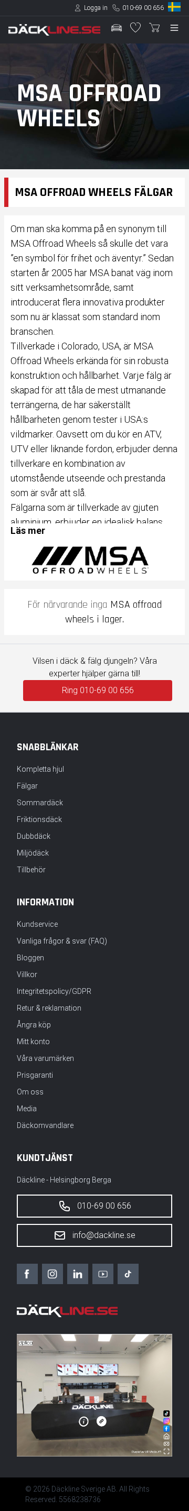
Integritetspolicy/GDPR (54, 991)
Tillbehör (31, 870)
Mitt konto (33, 1041)
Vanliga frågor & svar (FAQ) (62, 941)
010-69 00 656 (143, 8)
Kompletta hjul (40, 769)
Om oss (30, 1092)
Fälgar (27, 786)
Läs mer (27, 530)
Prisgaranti (35, 1075)
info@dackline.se (103, 1235)
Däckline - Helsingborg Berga (64, 1180)
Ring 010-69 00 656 (98, 690)
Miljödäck (33, 853)
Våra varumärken (45, 1058)
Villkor (27, 974)
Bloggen (30, 958)
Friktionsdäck (39, 819)
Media (27, 1108)
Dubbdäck (33, 836)
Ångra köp (34, 1025)
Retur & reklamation (49, 1008)
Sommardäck (40, 802)
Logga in (96, 8)
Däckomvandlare (45, 1125)
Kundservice (37, 924)
